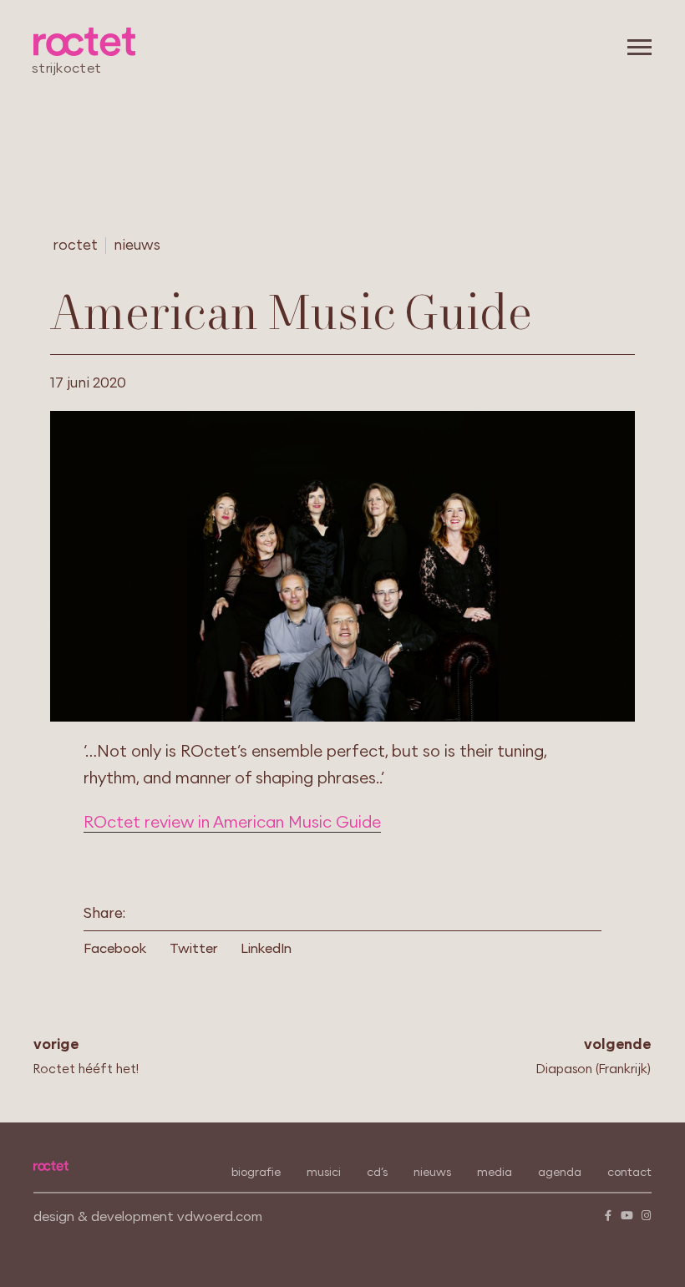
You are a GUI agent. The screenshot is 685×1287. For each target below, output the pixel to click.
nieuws (137, 245)
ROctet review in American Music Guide (232, 822)
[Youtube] (627, 1215)
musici (324, 1172)
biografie (256, 1172)
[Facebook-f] (607, 1215)
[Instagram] (646, 1215)
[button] (121, 948)
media (494, 1172)
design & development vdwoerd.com (147, 1216)
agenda (559, 1172)
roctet (75, 245)
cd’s (377, 1172)
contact (629, 1172)
